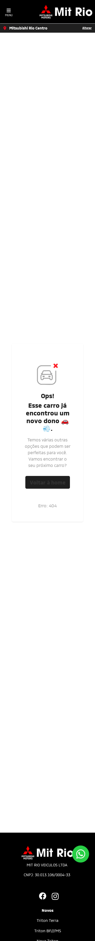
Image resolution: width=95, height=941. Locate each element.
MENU (9, 15)
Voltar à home (47, 482)
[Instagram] (54, 896)
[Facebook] (41, 896)
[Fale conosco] (80, 854)
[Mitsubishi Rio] (66, 11)
